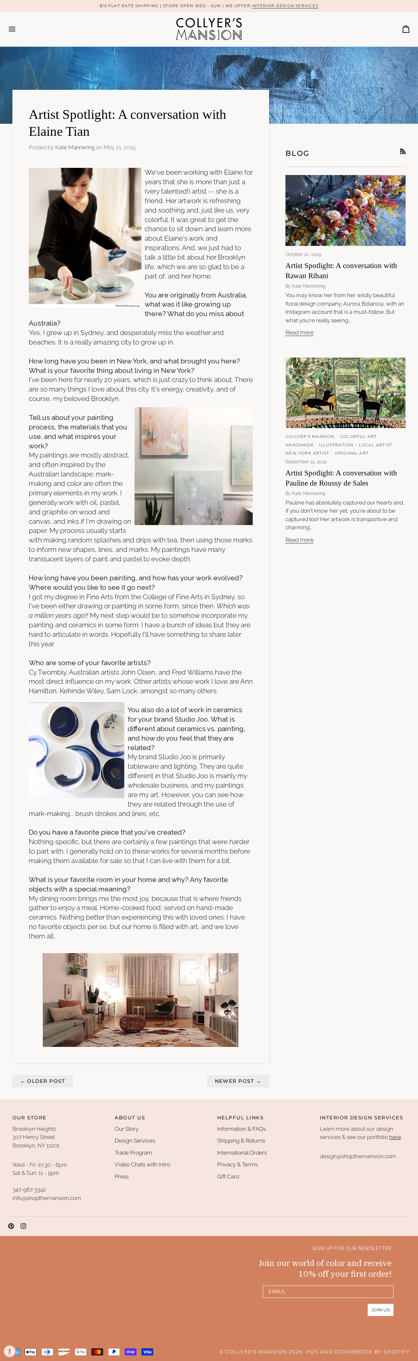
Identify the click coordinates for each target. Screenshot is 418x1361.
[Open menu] (18, 29)
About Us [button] (130, 1118)
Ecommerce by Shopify (372, 1352)
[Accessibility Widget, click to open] (9, 1351)
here (395, 1137)
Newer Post (238, 1081)
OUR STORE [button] (29, 1118)
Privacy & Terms (237, 1164)
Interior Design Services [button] (361, 1118)
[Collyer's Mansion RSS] (403, 151)
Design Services (135, 1140)
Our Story (126, 1129)
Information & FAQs (241, 1129)
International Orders (242, 1152)
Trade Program (133, 1152)
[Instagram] (23, 1226)
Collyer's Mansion (256, 1352)
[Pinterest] (11, 1226)
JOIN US (380, 1309)
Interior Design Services (285, 5)
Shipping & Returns (241, 1140)
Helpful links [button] (240, 1118)
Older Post (42, 1081)
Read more (299, 332)
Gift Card (228, 1176)
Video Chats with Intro (142, 1164)
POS (312, 1352)
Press (122, 1176)
